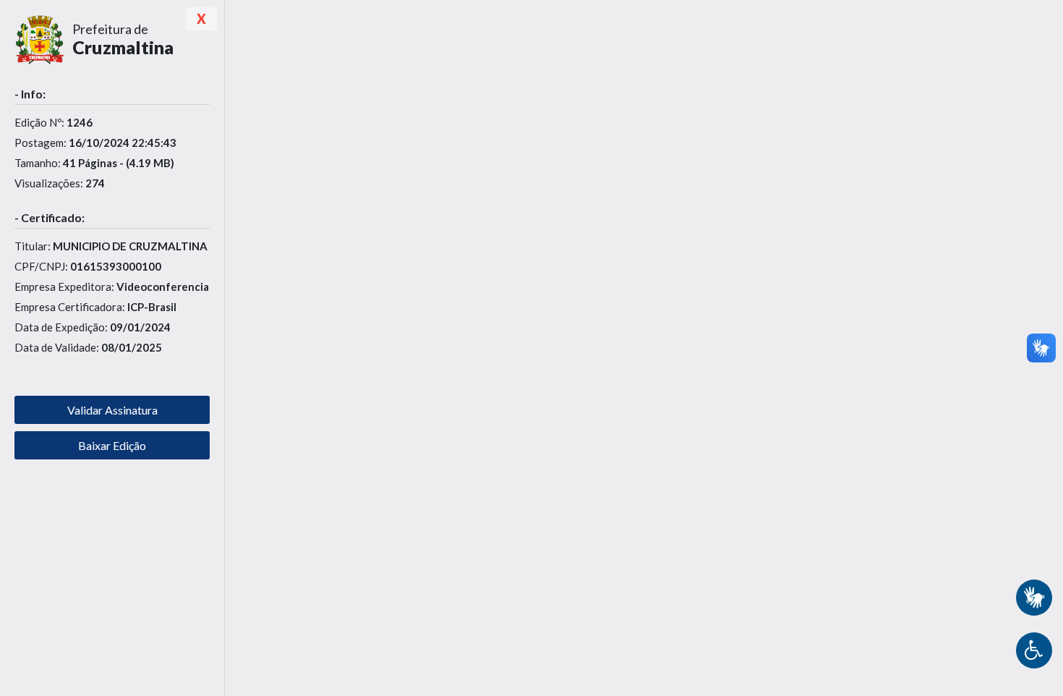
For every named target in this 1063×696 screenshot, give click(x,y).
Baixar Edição (112, 445)
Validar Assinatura (112, 410)
